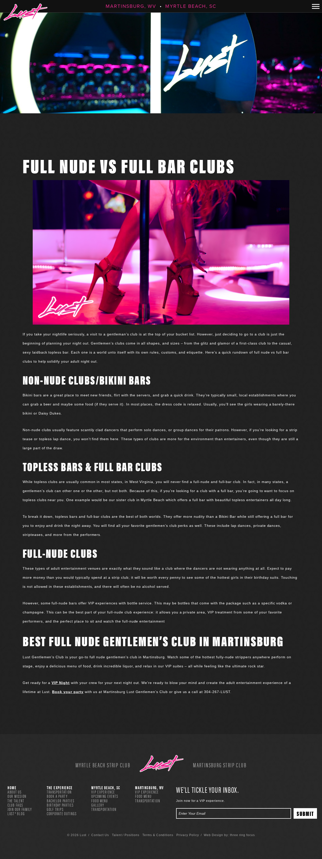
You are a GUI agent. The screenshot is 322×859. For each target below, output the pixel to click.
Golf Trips (55, 809)
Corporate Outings (61, 813)
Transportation (59, 792)
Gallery (97, 805)
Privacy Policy (187, 835)
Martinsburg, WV (131, 6)
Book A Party (57, 796)
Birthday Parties (60, 805)
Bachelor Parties (60, 801)
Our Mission (17, 796)
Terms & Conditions (157, 835)
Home (12, 787)
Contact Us (100, 835)
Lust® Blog (16, 813)
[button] (315, 6)
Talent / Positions (125, 835)
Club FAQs (15, 805)
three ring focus (242, 835)
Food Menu (99, 801)
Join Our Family (20, 809)
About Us (15, 792)
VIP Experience (103, 792)
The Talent (16, 801)
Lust (25, 12)
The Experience (60, 787)
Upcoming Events (104, 796)
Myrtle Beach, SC (190, 6)
